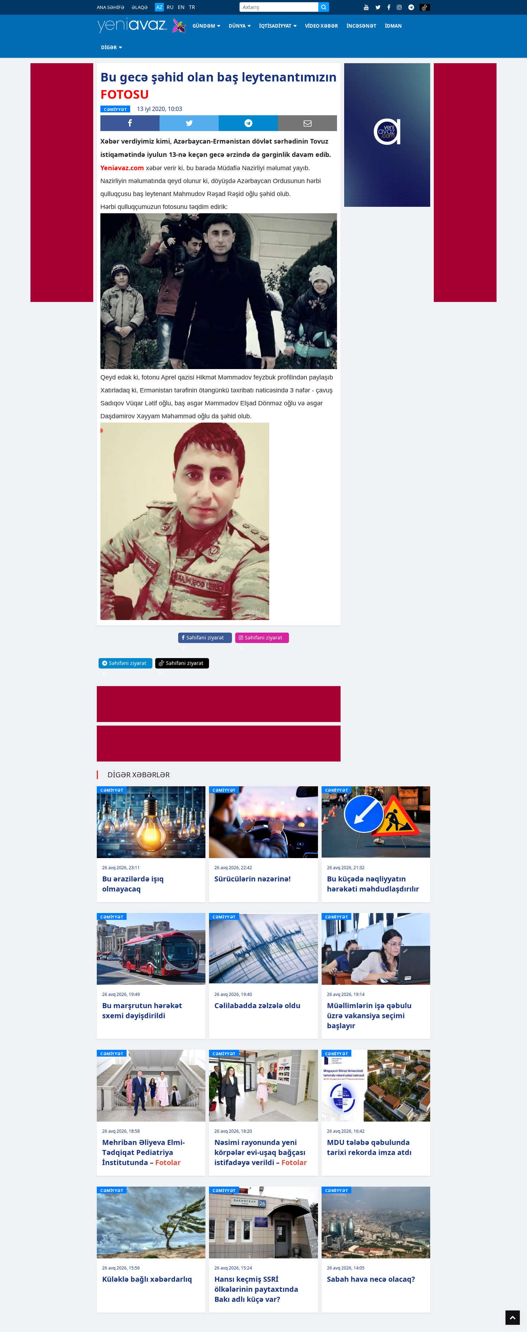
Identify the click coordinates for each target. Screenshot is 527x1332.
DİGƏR (109, 47)
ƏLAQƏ (140, 7)
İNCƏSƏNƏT (361, 26)
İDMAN (393, 26)
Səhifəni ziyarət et (203, 642)
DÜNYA (237, 26)
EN (181, 7)
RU (170, 7)
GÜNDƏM (204, 26)
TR (192, 7)
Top (512, 1317)
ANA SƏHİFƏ (110, 7)
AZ (159, 7)
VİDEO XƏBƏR (321, 26)
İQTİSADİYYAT (275, 26)
